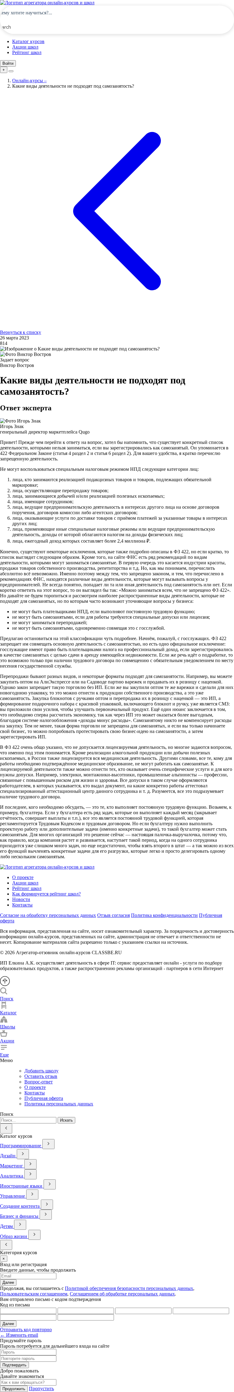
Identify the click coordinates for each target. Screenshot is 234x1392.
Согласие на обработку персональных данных (48, 915)
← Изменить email (19, 1335)
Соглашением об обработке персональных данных (122, 1293)
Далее (8, 1282)
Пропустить (41, 1388)
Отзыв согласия (113, 915)
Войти (7, 63)
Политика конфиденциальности (164, 915)
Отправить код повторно (26, 1329)
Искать (66, 1120)
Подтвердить (14, 1365)
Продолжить (13, 1389)
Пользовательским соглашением (33, 1293)
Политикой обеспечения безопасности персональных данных (129, 1288)
